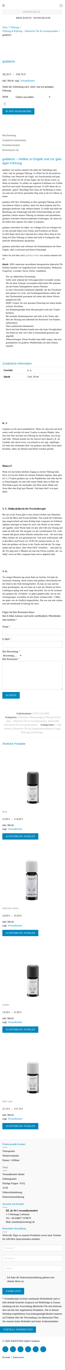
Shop (5, 27)
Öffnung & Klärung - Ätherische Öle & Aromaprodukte (30, 31)
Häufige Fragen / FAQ (13, 1183)
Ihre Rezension (10, 659)
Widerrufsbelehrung (12, 1192)
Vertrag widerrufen (18, 1329)
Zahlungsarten (9, 1178)
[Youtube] (21, 1349)
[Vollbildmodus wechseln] (3, 1364)
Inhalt (5, 96)
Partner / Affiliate (10, 1160)
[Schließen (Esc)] (8, 1364)
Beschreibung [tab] (9, 135)
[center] (32, 971)
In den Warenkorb (18, 111)
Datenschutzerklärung (13, 1197)
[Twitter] (13, 1349)
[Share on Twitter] (16, 122)
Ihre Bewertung (11, 651)
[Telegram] (43, 1349)
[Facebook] (5, 1349)
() (32, 12)
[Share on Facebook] (11, 122)
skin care (7, 1101)
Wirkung (14, 27)
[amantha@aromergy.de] (36, 1349)
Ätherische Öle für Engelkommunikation (32, 728)
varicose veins (10, 908)
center (5, 1004)
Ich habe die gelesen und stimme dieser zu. (30, 1279)
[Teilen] (6, 1364)
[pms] (32, 778)
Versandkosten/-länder (13, 1174)
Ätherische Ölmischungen (31, 717)
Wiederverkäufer (10, 1155)
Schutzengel (37, 732)
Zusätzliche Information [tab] (14, 140)
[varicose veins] (32, 874)
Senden (11, 695)
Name (6, 626)
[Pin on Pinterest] (20, 122)
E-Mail (6, 639)
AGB (5, 1187)
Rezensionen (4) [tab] (10, 150)
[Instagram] (28, 1349)
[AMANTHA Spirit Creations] (3, 5)
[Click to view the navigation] (61, 5)
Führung (25, 732)
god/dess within (32, 255)
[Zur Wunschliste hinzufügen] (5, 122)
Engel (57, 728)
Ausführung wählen (20, 836)
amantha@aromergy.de (23, 1222)
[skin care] (32, 1067)
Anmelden (13, 1291)
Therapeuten (8, 1151)
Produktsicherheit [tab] (11, 145)
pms (4, 811)
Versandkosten (27, 80)
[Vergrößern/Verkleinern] (1, 1364)
